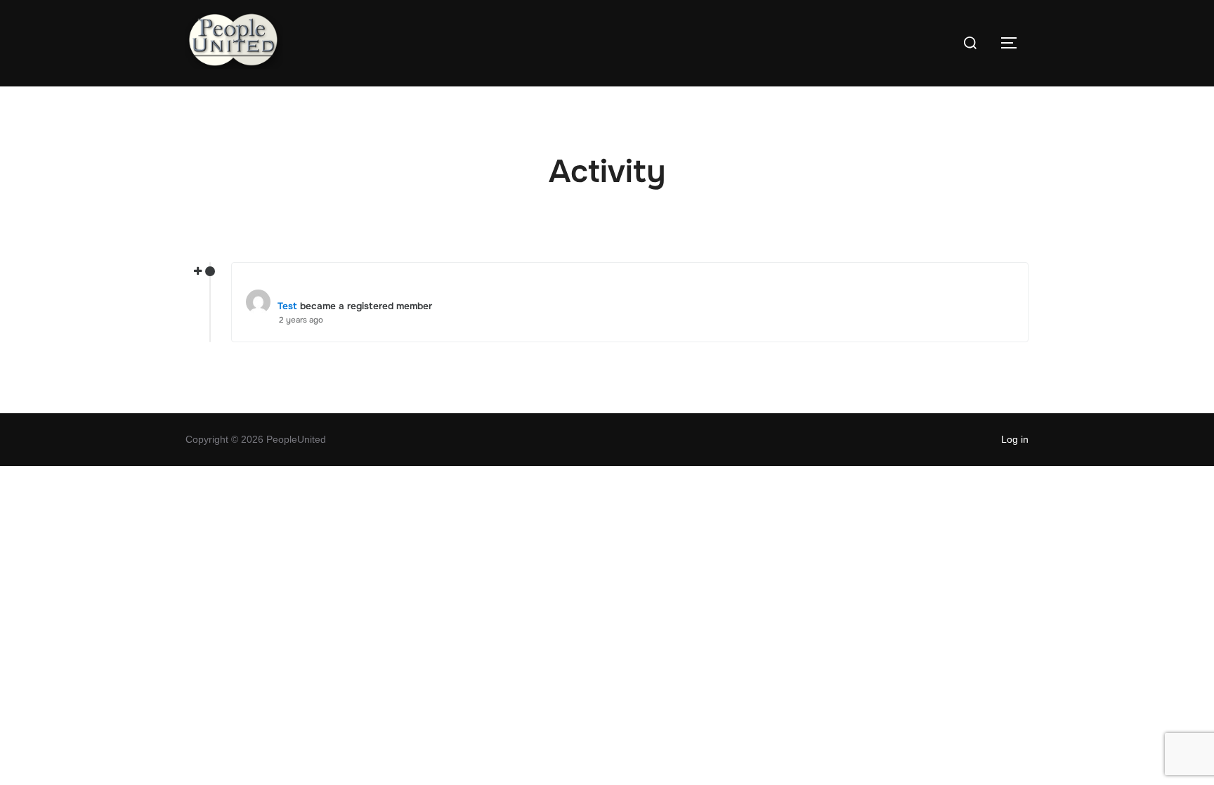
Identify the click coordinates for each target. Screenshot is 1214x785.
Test (287, 306)
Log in (1015, 439)
